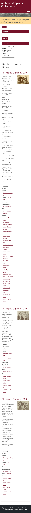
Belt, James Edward (8, 276)
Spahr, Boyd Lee (7, 274)
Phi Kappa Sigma (7, 206)
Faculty (9, 211)
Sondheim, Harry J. (8, 245)
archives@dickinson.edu (8, 57)
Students (5, 213)
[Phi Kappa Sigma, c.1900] (23, 79)
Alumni (4, 211)
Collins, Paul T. (6, 288)
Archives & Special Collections (12, 5)
